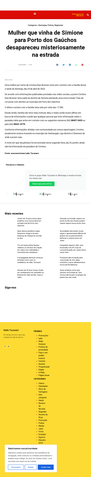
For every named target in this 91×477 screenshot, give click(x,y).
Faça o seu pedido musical (43, 355)
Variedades (43, 386)
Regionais (59, 25)
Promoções (43, 335)
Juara (41, 429)
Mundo (41, 426)
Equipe (41, 370)
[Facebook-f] (5, 346)
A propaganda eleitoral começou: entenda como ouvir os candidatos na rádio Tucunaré (30, 260)
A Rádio (42, 372)
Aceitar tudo (46, 467)
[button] (35, 14)
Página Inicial (44, 375)
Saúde (41, 400)
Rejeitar (31, 467)
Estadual (42, 434)
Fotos (41, 431)
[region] (31, 458)
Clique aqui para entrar (42, 184)
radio (41, 338)
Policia (51, 25)
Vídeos (41, 383)
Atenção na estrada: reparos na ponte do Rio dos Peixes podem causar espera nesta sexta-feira (72, 220)
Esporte (42, 437)
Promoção (43, 420)
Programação (44, 367)
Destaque (43, 25)
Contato (42, 361)
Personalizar (16, 467)
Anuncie (42, 364)
